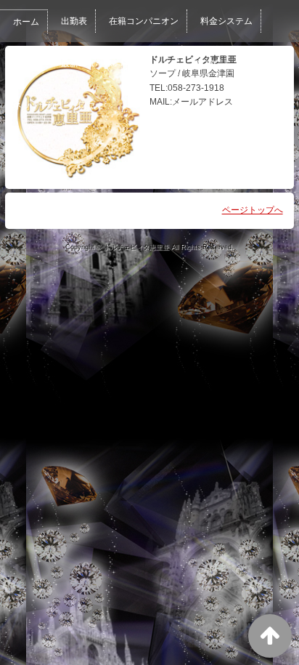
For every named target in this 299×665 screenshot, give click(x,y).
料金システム (226, 21)
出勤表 (74, 21)
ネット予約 (35, 105)
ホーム (26, 22)
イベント (152, 63)
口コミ (91, 105)
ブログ (205, 63)
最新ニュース (87, 63)
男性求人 (256, 63)
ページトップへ (252, 210)
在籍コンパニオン (144, 21)
